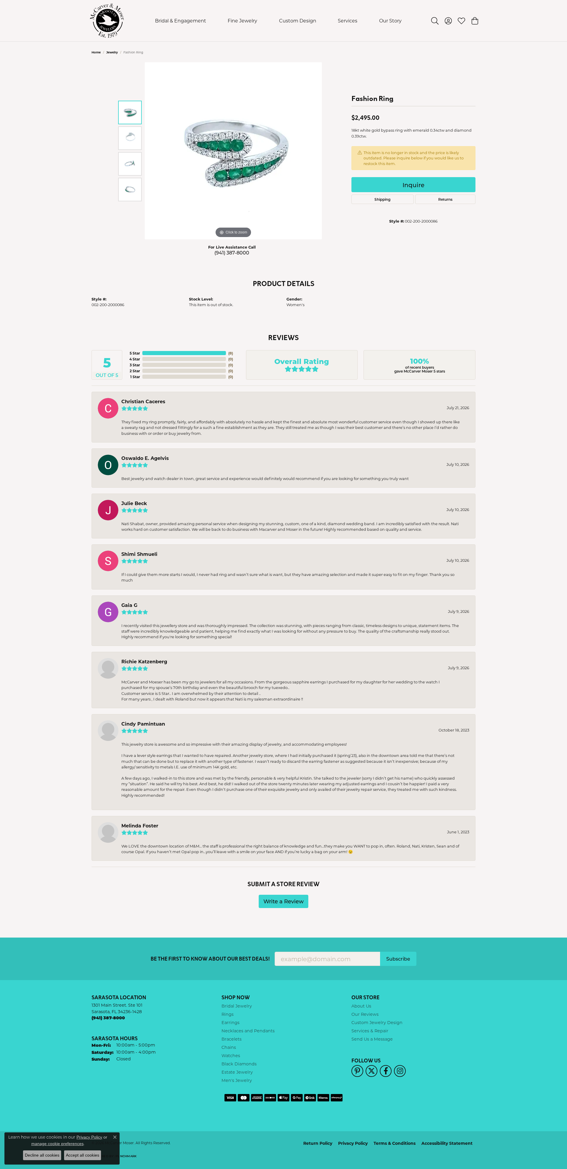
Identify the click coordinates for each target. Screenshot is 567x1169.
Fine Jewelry (242, 20)
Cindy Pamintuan (143, 724)
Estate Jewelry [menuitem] (237, 1072)
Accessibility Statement (446, 1143)
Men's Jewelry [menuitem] (236, 1080)
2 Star (135, 370)
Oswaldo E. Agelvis (145, 458)
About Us (361, 1006)
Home (96, 52)
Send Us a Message (372, 1039)
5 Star (135, 353)
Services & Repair (369, 1031)
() (230, 353)
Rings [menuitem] (227, 1014)
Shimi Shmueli (139, 554)
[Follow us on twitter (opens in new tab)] (371, 1071)
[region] (233, 150)
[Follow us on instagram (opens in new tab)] (400, 1071)
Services (347, 20)
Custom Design (297, 20)
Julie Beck (134, 503)
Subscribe (398, 959)
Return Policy (317, 1143)
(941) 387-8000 (231, 252)
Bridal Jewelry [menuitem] (236, 1006)
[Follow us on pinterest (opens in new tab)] (357, 1071)
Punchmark (125, 1156)
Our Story (390, 20)
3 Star (135, 365)
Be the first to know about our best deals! (210, 959)
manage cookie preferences (57, 1143)
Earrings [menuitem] (230, 1022)
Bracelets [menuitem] (231, 1039)
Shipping (382, 199)
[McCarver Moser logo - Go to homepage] (107, 20)
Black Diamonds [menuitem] (239, 1064)
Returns (445, 199)
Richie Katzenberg (144, 661)
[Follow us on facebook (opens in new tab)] (386, 1071)
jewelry (112, 52)
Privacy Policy (353, 1143)
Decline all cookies (42, 1155)
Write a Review (283, 901)
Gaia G (129, 605)
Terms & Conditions (395, 1143)
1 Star (135, 376)
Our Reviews (365, 1014)
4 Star (134, 359)
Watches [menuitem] (230, 1055)
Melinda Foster (139, 825)
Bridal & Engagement (180, 20)
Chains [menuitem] (228, 1047)
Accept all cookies (82, 1155)
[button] (435, 21)
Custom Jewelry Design (377, 1022)
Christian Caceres (143, 401)
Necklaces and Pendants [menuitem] (248, 1031)
